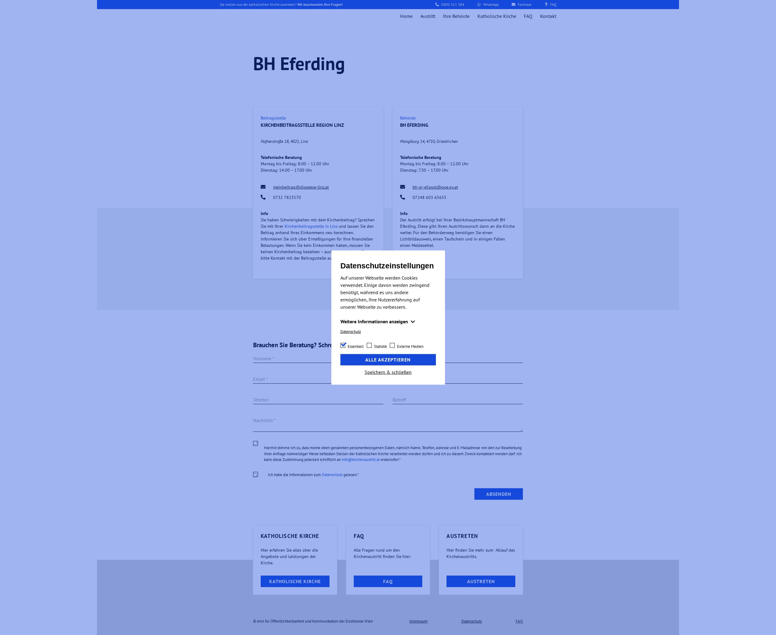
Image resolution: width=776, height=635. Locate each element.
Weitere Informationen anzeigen (374, 321)
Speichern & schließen (388, 372)
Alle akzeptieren (388, 360)
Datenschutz (350, 331)
